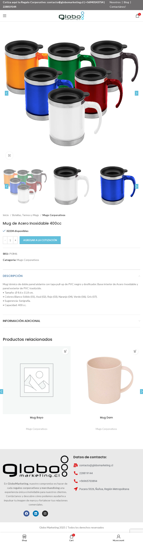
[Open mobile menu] (4, 15)
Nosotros (115, 2)
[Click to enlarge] (9, 155)
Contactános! (118, 6)
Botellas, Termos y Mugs (25, 215)
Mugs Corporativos (53, 215)
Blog (126, 2)
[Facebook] (26, 513)
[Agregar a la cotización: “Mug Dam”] (135, 351)
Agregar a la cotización (40, 240)
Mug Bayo (36, 417)
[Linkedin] (36, 513)
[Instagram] (45, 513)
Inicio (6, 215)
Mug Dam (106, 417)
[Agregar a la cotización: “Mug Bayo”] (65, 351)
